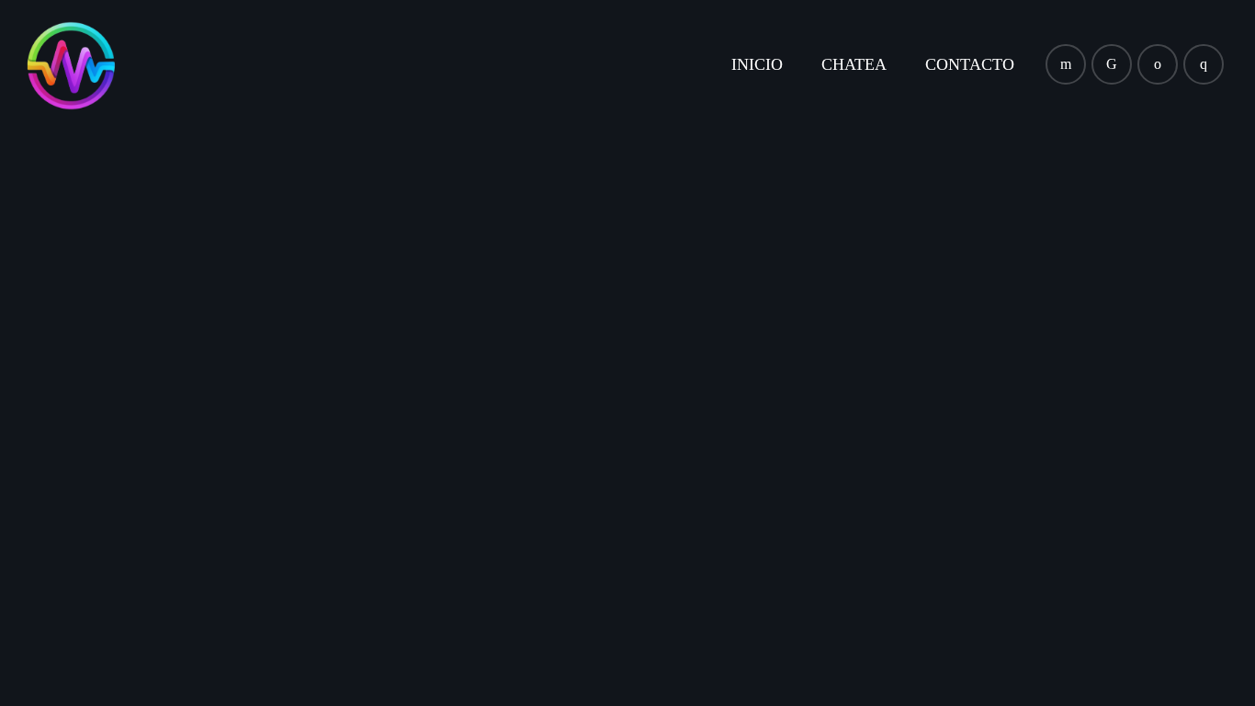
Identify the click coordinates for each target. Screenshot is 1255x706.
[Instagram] (1203, 64)
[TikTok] (1111, 64)
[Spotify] (1157, 64)
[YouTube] (1066, 64)
